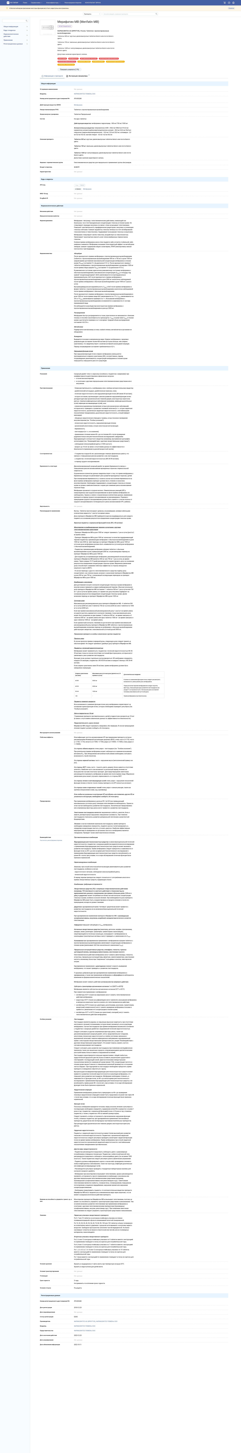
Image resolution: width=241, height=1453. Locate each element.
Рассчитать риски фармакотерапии (51, 840)
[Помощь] (229, 2)
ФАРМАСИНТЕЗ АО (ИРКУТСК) (84, 1321)
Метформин (78, 105)
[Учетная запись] (233, 2)
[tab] (52, 76)
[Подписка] (224, 2)
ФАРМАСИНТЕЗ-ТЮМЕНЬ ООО (84, 94)
